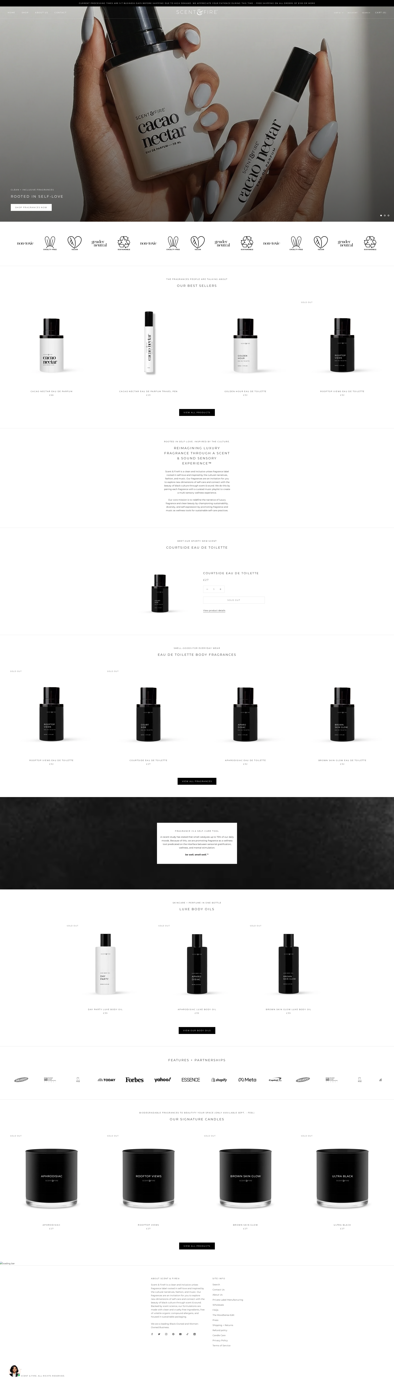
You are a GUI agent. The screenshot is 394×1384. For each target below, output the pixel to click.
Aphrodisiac (51, 1225)
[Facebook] (152, 1334)
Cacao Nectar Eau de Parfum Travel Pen (148, 391)
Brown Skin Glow (245, 1225)
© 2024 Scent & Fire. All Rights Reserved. (38, 1376)
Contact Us (219, 1289)
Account (353, 13)
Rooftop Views (148, 1225)
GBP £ (337, 13)
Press (215, 1320)
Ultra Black (342, 1225)
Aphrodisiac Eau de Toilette (245, 760)
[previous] (9, 965)
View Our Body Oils (197, 1030)
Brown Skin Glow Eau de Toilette (342, 760)
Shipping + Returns (223, 1325)
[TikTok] (187, 1334)
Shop (25, 12)
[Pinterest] (173, 1334)
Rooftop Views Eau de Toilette (342, 391)
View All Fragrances (197, 781)
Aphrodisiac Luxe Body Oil (197, 1009)
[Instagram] (166, 1334)
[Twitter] (159, 1334)
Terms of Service (221, 1345)
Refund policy (220, 1330)
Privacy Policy (220, 1340)
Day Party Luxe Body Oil (105, 1009)
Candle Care (219, 1335)
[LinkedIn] (194, 1334)
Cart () (380, 12)
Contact (60, 12)
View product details (214, 610)
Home (11, 12)
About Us (41, 12)
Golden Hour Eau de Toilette (246, 391)
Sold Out (233, 600)
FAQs (215, 1310)
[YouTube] (180, 1334)
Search (366, 13)
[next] (384, 965)
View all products (197, 412)
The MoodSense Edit (223, 1315)
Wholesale (218, 1304)
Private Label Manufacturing (228, 1299)
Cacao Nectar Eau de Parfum (51, 391)
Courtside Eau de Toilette (231, 573)
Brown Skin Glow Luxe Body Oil (288, 1009)
